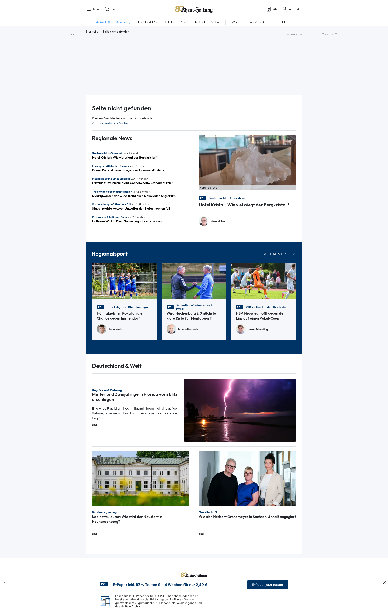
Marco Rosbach (188, 329)
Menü (96, 9)
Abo (275, 9)
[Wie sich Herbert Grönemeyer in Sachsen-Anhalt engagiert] (247, 478)
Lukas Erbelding (258, 329)
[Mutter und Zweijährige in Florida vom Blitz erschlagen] (240, 410)
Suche (115, 9)
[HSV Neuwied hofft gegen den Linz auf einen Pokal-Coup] (263, 281)
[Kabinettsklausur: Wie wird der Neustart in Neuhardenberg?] (140, 478)
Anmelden (295, 9)
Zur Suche (121, 123)
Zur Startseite (102, 123)
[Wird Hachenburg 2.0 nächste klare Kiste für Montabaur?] (194, 281)
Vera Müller (218, 221)
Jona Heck (115, 329)
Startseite (92, 31)
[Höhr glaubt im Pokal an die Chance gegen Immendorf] (124, 281)
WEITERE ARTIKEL (277, 254)
